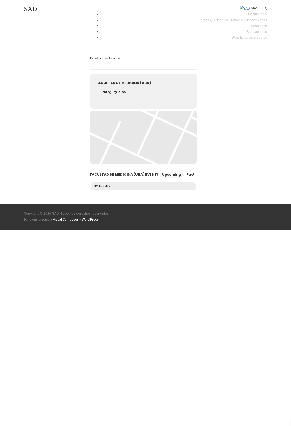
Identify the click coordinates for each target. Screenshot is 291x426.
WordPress (90, 219)
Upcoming (171, 174)
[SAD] (245, 8)
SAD (30, 8)
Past (190, 174)
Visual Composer (65, 219)
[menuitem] (257, 14)
